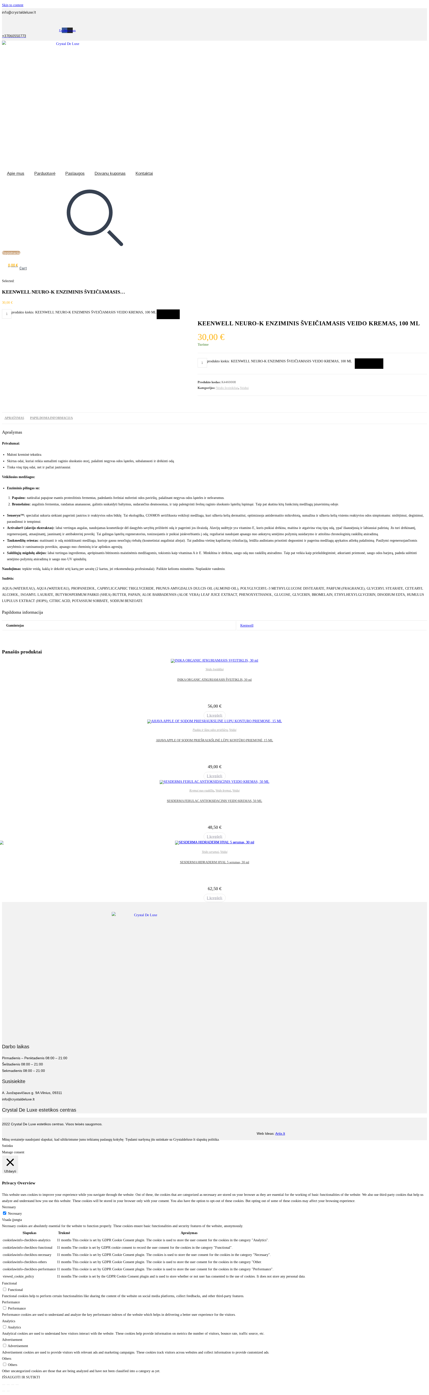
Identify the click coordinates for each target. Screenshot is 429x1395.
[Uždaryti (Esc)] (17, 1384)
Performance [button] (11, 1302)
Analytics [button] (8, 1321)
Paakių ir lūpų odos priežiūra (210, 730)
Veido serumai (210, 852)
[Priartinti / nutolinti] (3, 1384)
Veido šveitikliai (227, 388)
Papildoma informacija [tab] (51, 418)
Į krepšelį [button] (214, 715)
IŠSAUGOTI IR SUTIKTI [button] (21, 1377)
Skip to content (12, 5)
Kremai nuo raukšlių (201, 790)
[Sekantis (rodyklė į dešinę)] (8, 1391)
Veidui (244, 388)
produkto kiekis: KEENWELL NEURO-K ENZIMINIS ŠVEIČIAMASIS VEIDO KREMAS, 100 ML (83, 312)
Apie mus (15, 173)
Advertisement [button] (12, 1340)
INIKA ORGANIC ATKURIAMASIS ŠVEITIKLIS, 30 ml (214, 679)
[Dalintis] (12, 1384)
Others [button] (6, 1358)
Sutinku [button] (7, 1146)
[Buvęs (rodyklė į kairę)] (3, 1391)
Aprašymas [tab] (14, 418)
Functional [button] (9, 1283)
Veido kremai (223, 790)
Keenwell (246, 625)
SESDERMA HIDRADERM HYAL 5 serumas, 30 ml (214, 862)
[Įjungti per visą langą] (8, 1384)
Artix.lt (280, 1133)
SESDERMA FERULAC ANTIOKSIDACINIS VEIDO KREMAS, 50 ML (214, 801)
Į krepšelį (168, 314)
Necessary (15, 1213)
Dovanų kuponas (110, 173)
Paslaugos (75, 173)
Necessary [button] (9, 1207)
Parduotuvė (44, 173)
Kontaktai (144, 173)
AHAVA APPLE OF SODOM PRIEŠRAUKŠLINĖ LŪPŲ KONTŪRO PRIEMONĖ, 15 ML (214, 740)
